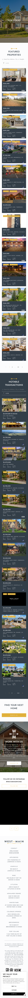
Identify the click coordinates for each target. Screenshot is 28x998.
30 (18, 367)
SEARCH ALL (14, 715)
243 (18, 693)
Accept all (14, 994)
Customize (14, 990)
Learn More (16, 965)
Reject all (14, 986)
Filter (7, 63)
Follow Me (14, 786)
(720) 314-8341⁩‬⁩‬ (14, 851)
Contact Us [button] (14, 763)
